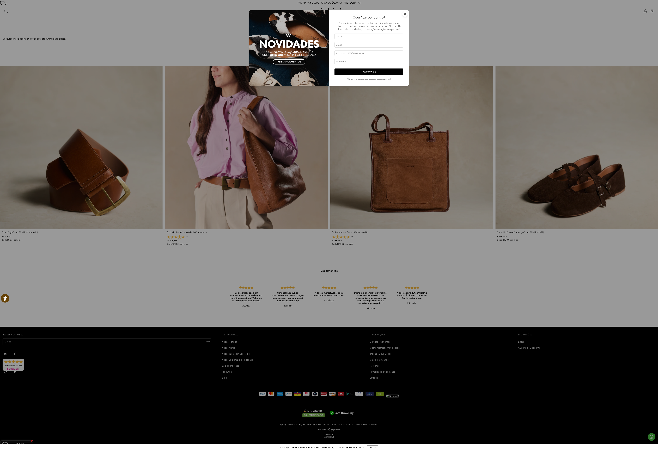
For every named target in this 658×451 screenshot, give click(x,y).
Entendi (372, 447)
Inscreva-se (369, 71)
